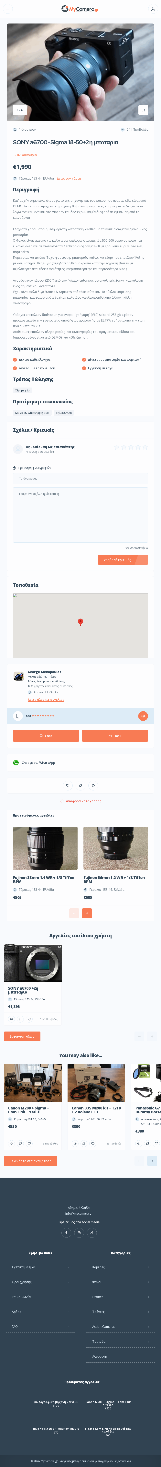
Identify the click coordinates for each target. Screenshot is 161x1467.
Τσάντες (98, 1312)
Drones (97, 1297)
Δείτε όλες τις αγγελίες (46, 699)
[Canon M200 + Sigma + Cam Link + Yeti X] (108, 1394)
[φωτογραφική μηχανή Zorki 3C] (56, 1394)
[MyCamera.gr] (80, 9)
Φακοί (97, 1282)
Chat (48, 736)
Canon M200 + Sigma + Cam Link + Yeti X (108, 1403)
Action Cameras (103, 1326)
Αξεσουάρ (99, 1356)
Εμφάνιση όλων (22, 1036)
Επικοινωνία (21, 1297)
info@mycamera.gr (79, 1213)
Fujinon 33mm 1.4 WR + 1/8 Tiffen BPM (43, 879)
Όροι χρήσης (22, 1282)
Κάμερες (98, 1267)
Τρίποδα (98, 1341)
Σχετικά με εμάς (24, 1267)
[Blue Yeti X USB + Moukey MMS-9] (56, 1421)
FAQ (15, 1326)
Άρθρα (16, 1312)
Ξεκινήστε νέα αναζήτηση (30, 1161)
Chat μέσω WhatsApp (38, 763)
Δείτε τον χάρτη (69, 178)
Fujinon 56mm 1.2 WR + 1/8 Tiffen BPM (114, 879)
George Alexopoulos (44, 671)
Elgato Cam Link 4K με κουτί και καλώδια (108, 1430)
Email (117, 736)
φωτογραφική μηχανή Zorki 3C (56, 1402)
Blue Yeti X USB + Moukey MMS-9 (56, 1428)
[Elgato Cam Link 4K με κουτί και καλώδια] (108, 1421)
